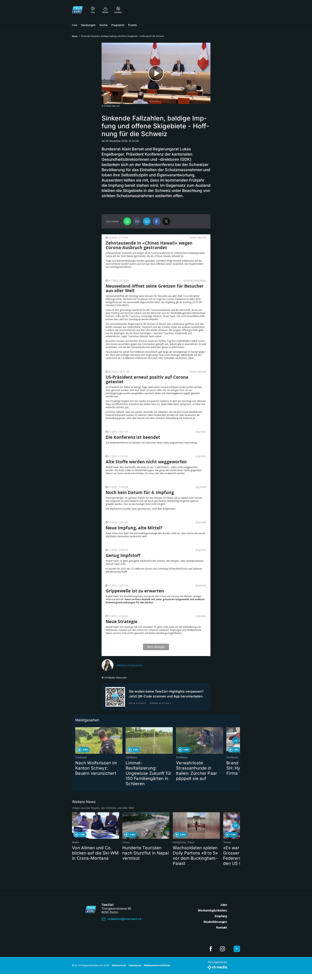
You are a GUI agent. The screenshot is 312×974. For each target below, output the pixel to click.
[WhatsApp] (127, 221)
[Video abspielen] (156, 73)
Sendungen (88, 25)
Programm (117, 25)
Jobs (223, 904)
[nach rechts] (235, 740)
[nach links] (76, 740)
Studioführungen (215, 921)
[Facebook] (156, 221)
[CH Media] (217, 967)
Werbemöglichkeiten (212, 910)
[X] (166, 221)
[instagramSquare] (222, 949)
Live (74, 25)
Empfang (221, 916)
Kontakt (221, 927)
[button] (137, 221)
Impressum (135, 965)
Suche (103, 25)
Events (132, 25)
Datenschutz (119, 965)
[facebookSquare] (211, 949)
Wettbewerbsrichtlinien (157, 965)
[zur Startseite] (77, 10)
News (75, 36)
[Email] (147, 221)
